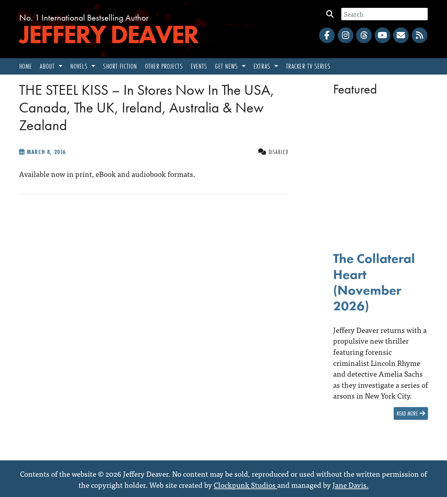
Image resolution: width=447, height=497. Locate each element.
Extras (263, 66)
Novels (80, 66)
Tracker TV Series (308, 66)
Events (199, 66)
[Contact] (401, 35)
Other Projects (164, 66)
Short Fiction (120, 66)
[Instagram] (345, 35)
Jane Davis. (350, 484)
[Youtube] (382, 35)
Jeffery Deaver (108, 34)
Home (25, 66)
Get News (227, 66)
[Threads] (364, 35)
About (48, 66)
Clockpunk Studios (245, 484)
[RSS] (419, 35)
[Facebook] (327, 35)
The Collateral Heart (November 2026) (374, 282)
